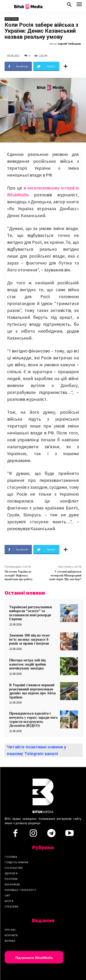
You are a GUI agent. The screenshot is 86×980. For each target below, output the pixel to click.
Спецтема (11, 906)
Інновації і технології (20, 890)
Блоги (9, 901)
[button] (69, 5)
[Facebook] (15, 834)
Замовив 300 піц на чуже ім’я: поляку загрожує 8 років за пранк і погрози (29, 639)
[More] (65, 66)
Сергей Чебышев (69, 43)
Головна (11, 856)
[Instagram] (33, 834)
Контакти (11, 935)
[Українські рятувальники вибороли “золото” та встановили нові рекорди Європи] (69, 613)
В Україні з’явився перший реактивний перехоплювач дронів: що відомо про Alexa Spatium (32, 691)
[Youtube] (69, 834)
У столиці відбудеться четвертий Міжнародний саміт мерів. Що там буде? (65, 575)
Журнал (10, 940)
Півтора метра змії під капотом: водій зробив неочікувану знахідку (27, 664)
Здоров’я (11, 873)
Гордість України (16, 862)
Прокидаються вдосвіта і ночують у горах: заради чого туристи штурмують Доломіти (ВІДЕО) (33, 719)
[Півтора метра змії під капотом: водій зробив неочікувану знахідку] (69, 666)
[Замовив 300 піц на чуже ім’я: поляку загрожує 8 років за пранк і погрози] (69, 641)
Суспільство (14, 867)
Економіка (12, 884)
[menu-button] (79, 5)
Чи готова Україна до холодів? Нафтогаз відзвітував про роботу (19, 575)
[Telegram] (51, 834)
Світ (7, 895)
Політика (12, 18)
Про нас (10, 929)
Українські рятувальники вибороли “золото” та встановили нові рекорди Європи (30, 613)
